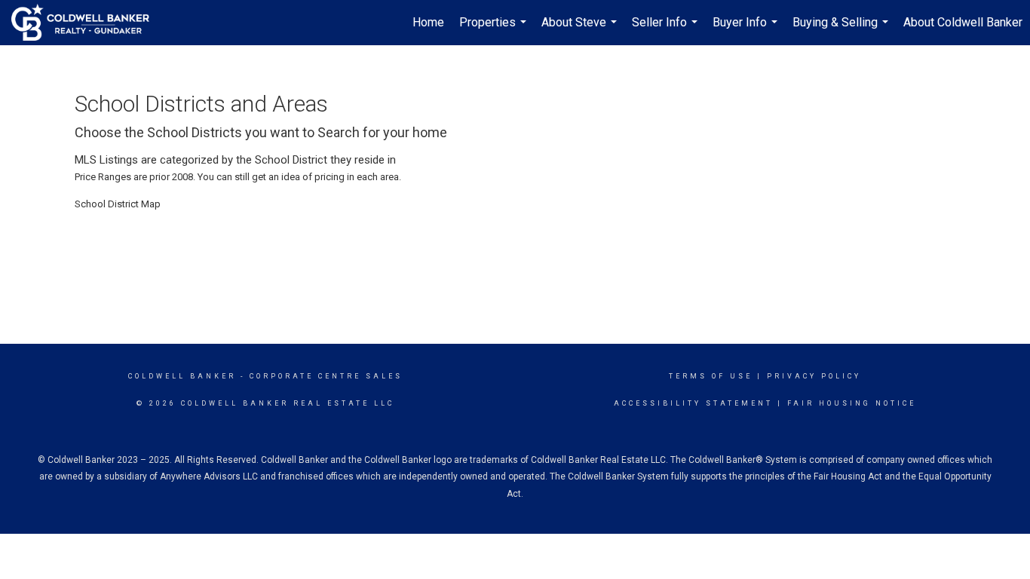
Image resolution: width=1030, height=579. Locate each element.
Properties (494, 30)
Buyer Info (747, 30)
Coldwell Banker (182, 376)
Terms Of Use (711, 376)
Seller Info (666, 30)
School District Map (118, 204)
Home (428, 22)
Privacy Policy (814, 376)
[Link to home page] (87, 22)
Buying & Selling (842, 30)
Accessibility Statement (693, 403)
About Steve (581, 30)
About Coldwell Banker (962, 22)
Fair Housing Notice (851, 403)
